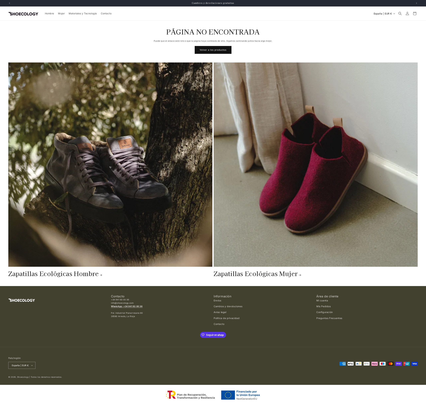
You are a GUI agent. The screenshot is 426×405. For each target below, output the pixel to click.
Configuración (324, 312)
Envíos (217, 300)
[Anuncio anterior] (9, 3)
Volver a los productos (213, 49)
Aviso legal (220, 312)
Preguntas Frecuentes (329, 318)
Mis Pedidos (323, 306)
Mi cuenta (322, 300)
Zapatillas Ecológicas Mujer (256, 273)
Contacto (219, 324)
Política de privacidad (226, 318)
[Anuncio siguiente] (416, 3)
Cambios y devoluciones (228, 306)
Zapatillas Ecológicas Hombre (53, 273)
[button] (400, 13)
